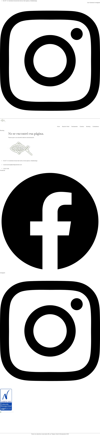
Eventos (82, 126)
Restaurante (74, 126)
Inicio (58, 126)
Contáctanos (96, 126)
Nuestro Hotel (65, 126)
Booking (88, 126)
